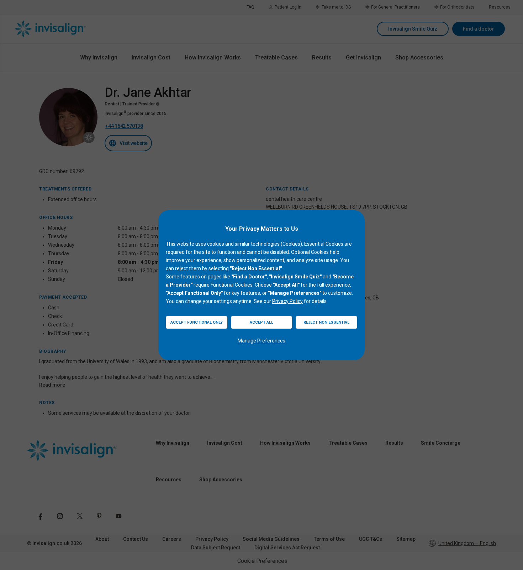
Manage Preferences (261, 341)
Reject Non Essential (326, 322)
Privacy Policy (287, 301)
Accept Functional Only (196, 322)
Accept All (261, 322)
